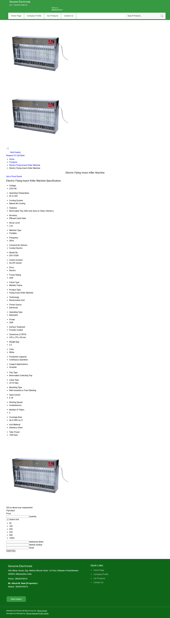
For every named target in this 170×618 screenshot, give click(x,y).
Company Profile (34, 16)
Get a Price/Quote (14, 176)
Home (11, 159)
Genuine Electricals (19, 3)
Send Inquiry (15, 152)
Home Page (16, 16)
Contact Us (68, 16)
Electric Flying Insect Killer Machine (24, 165)
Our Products (52, 16)
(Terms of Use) (42, 611)
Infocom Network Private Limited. (37, 613)
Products (13, 162)
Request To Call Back (15, 155)
